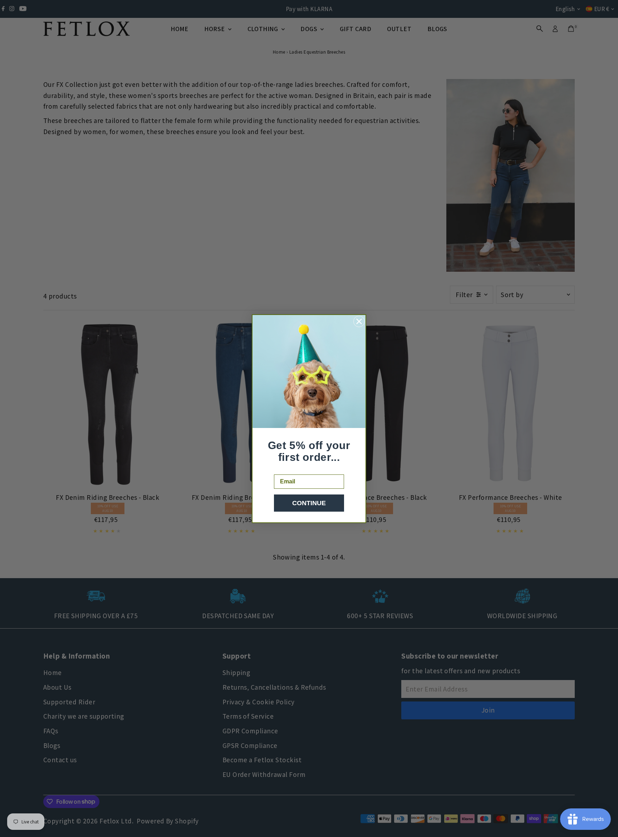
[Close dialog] (359, 321)
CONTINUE (309, 503)
